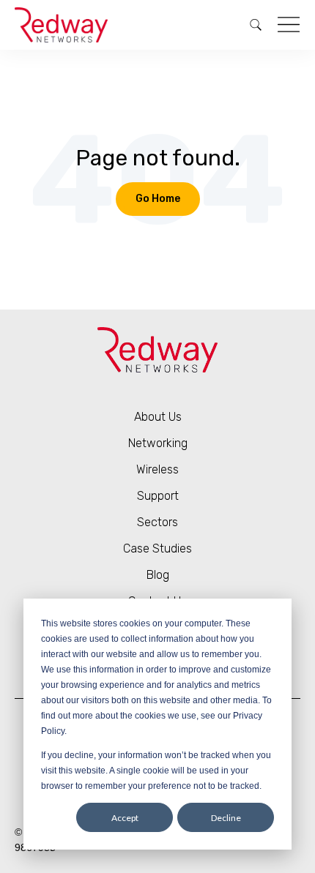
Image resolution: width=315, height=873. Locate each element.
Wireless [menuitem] (157, 469)
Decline (226, 817)
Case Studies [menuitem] (157, 548)
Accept (124, 817)
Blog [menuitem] (158, 575)
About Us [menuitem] (158, 417)
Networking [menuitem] (158, 443)
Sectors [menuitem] (157, 522)
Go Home (158, 198)
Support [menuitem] (158, 496)
